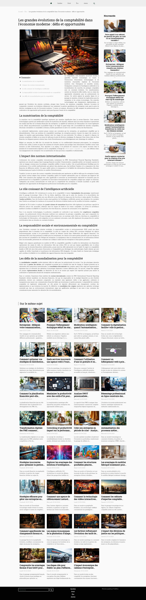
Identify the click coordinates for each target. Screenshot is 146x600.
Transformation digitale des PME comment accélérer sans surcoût (31, 430)
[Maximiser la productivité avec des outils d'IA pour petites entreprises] (59, 384)
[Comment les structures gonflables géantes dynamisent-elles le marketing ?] (86, 452)
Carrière (59, 3)
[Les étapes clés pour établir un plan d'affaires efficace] (59, 555)
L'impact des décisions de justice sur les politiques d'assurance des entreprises (113, 535)
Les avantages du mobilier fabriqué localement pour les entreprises (113, 465)
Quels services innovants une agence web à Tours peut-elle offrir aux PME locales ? (58, 363)
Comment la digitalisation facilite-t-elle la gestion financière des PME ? (113, 327)
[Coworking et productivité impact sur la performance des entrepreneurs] (59, 418)
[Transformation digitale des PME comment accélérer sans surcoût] (32, 418)
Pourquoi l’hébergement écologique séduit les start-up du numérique (115, 97)
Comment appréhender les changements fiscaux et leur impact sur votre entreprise (32, 535)
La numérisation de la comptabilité (33, 81)
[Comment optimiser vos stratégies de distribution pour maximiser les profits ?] (32, 349)
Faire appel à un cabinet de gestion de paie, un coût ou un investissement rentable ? (115, 37)
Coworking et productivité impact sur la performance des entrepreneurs (59, 430)
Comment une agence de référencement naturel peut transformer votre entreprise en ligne (58, 500)
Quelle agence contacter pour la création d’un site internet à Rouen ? (115, 158)
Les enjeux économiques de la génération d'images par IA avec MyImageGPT (59, 533)
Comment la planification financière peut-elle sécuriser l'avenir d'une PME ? (32, 397)
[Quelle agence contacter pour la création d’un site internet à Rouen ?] (114, 148)
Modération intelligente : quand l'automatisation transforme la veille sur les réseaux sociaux (115, 128)
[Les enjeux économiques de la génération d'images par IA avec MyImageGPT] (59, 521)
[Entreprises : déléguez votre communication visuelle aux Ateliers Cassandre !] (114, 55)
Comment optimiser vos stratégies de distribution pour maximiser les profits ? (32, 363)
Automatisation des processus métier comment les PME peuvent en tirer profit (111, 432)
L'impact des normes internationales (33, 85)
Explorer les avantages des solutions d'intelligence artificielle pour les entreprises (59, 466)
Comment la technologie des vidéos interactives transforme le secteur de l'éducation (85, 500)
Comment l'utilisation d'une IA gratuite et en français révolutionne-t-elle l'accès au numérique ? (86, 363)
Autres (86, 3)
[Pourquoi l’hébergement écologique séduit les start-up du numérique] (114, 87)
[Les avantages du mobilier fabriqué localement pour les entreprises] (113, 452)
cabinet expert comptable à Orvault (75, 149)
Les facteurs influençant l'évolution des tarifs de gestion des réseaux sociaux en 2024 (85, 535)
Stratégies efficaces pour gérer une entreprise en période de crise (31, 499)
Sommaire (25, 77)
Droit (69, 3)
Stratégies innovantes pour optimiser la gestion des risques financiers (31, 465)
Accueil (20, 12)
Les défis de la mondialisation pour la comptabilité (37, 96)
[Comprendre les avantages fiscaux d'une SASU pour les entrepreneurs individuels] (32, 555)
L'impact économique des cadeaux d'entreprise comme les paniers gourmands (86, 569)
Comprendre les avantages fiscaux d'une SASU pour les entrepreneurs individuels (32, 569)
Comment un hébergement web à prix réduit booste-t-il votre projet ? (112, 363)
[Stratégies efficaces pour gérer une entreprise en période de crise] (32, 487)
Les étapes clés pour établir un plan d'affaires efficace (58, 568)
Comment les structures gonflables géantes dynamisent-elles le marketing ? (85, 466)
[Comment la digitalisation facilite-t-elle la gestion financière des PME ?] (113, 315)
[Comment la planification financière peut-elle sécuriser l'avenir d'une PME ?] (32, 384)
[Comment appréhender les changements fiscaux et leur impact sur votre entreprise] (32, 521)
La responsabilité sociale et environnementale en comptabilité (41, 92)
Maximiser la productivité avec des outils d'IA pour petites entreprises (59, 396)
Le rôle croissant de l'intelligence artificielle (35, 89)
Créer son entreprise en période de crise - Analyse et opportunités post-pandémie (86, 432)
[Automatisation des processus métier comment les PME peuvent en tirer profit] (113, 418)
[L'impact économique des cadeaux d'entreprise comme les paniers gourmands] (86, 555)
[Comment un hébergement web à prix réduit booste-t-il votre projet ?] (113, 349)
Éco (77, 3)
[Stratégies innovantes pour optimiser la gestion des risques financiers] (32, 452)
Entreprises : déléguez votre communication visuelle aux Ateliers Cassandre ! (115, 67)
